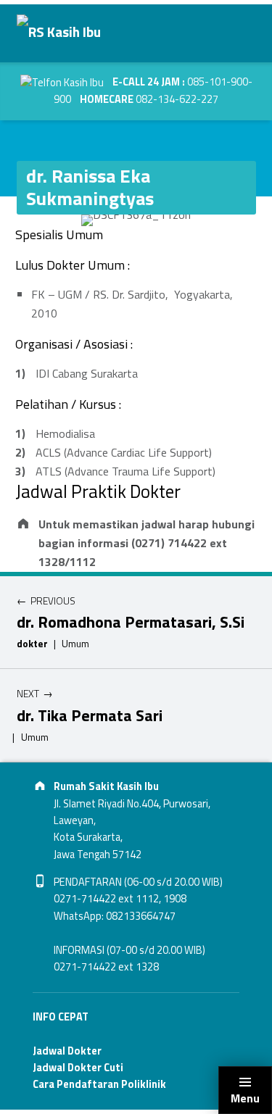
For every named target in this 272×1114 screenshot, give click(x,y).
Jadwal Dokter (67, 1051)
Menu (245, 1098)
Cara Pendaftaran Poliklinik (99, 1084)
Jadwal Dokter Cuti (78, 1068)
